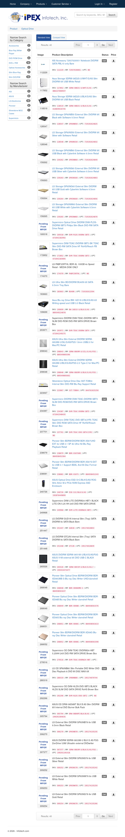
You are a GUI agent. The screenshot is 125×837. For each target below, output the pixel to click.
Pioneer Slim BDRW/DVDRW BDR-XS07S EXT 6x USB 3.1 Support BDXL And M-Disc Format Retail (74, 464)
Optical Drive (27, 28)
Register (113, 3)
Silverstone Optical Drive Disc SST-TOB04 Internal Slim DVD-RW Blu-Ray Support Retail (74, 382)
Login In (99, 3)
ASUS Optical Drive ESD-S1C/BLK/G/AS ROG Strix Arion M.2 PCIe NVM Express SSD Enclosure (74, 482)
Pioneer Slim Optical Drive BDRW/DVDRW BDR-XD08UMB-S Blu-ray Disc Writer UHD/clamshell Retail (75, 578)
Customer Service (60, 3)
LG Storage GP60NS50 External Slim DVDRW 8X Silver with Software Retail (75, 134)
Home (13, 3)
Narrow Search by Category (18, 39)
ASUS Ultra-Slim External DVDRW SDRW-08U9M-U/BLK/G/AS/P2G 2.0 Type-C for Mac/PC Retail (75, 362)
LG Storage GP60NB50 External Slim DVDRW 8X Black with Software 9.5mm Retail (75, 116)
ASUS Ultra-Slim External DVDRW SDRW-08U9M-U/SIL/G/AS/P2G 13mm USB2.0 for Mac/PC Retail (73, 342)
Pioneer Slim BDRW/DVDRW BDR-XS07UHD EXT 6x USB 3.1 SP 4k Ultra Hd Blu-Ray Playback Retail (73, 443)
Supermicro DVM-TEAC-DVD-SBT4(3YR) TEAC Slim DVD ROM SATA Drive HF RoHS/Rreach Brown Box (75, 422)
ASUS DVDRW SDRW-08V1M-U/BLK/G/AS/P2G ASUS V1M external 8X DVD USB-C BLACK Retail (75, 557)
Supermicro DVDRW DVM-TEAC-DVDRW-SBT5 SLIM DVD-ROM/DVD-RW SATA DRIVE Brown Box (75, 401)
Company (25, 3)
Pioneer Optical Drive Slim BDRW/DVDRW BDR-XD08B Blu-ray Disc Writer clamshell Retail (75, 598)
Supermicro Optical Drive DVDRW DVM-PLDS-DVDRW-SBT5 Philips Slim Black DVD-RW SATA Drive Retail (75, 225)
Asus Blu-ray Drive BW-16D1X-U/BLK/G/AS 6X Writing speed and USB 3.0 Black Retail (74, 301)
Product (13, 28)
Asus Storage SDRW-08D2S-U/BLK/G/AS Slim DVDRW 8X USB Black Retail (74, 98)
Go (103, 44)
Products (40, 3)
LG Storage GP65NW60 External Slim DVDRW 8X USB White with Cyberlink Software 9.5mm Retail (74, 207)
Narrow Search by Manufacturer (18, 84)
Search (112, 14)
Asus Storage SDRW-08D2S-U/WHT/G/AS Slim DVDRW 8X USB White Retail (75, 80)
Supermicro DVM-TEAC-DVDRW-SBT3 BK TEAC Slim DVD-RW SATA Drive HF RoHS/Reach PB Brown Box (75, 246)
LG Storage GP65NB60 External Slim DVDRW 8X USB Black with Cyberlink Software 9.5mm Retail (75, 152)
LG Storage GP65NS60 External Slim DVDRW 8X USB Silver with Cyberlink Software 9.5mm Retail (75, 170)
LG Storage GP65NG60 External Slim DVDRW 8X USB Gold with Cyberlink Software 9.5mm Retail (74, 189)
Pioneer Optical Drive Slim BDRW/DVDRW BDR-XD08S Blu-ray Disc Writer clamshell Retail (75, 616)
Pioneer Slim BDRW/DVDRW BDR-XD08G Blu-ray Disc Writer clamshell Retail (74, 634)
